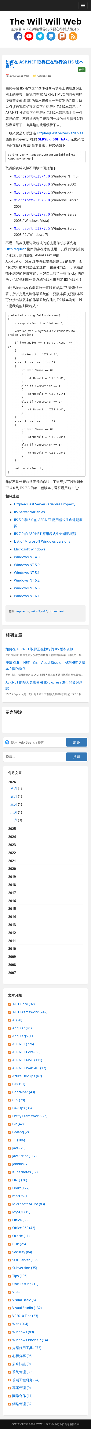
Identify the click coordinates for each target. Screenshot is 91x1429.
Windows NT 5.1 (27, 572)
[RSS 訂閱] (73, 35)
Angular (22, 1028)
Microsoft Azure (28, 1204)
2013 (12, 924)
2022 (12, 852)
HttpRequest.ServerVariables (60, 133)
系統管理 (23, 1372)
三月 (13, 804)
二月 (13, 812)
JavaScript (24, 1156)
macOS (20, 1196)
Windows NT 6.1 (27, 596)
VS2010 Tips (25, 1315)
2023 (12, 844)
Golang (20, 1132)
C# (18, 1084)
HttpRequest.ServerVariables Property (44, 504)
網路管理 (22, 1403)
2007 (12, 972)
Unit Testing (25, 1284)
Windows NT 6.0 (27, 588)
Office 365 (23, 1227)
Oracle (21, 1236)
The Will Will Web (45, 21)
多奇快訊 (21, 1364)
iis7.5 (44, 611)
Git (18, 1124)
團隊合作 (22, 1395)
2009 (12, 956)
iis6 (33, 611)
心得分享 (22, 1355)
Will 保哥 (45, 1424)
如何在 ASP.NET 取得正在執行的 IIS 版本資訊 (44, 64)
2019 (12, 876)
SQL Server (25, 1260)
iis (28, 611)
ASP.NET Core (26, 1052)
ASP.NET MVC (27, 1060)
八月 (13, 788)
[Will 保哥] (29, 35)
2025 (12, 828)
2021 (12, 860)
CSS (18, 1100)
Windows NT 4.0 (27, 557)
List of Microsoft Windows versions (42, 541)
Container (23, 1092)
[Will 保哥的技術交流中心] (18, 35)
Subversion (24, 1267)
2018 (12, 884)
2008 (12, 964)
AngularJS (23, 1036)
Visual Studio (27, 1307)
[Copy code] (81, 155)
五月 (13, 796)
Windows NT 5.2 (27, 580)
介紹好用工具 (26, 1347)
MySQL (21, 1212)
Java (18, 1148)
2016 (12, 900)
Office (20, 1220)
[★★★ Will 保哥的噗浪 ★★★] (62, 35)
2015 (12, 908)
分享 (81, 69)
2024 (12, 836)
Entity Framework (29, 1116)
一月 (13, 820)
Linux (20, 1188)
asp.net (21, 611)
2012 (12, 932)
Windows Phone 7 (30, 1340)
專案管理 (21, 1387)
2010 (12, 948)
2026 (15, 801)
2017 (12, 892)
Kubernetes (25, 1172)
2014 (12, 916)
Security (22, 1252)
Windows (23, 1332)
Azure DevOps (27, 1076)
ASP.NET (42, 75)
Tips (20, 1276)
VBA (17, 1292)
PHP (19, 1244)
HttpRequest (16, 249)
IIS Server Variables (29, 512)
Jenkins (20, 1164)
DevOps (22, 1108)
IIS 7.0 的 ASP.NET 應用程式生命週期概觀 (45, 533)
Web (20, 1324)
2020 (12, 868)
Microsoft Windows (29, 549)
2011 (12, 940)
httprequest (56, 611)
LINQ (19, 1180)
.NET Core (23, 1004)
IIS (49, 75)
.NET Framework (29, 1012)
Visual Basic (24, 1300)
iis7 (38, 611)
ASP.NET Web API (29, 1068)
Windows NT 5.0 (27, 565)
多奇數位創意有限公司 (67, 1424)
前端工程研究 (25, 1380)
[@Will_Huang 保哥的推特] (40, 35)
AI (17, 1020)
